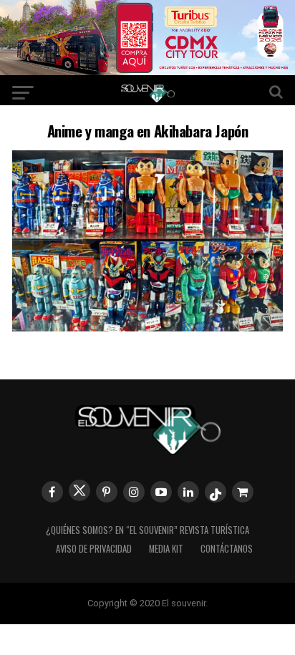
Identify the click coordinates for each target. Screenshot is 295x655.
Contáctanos (226, 548)
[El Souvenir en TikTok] (215, 492)
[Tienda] (242, 492)
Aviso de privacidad (94, 548)
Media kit (166, 548)
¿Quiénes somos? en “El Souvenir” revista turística (147, 530)
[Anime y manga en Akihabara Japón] (147, 327)
